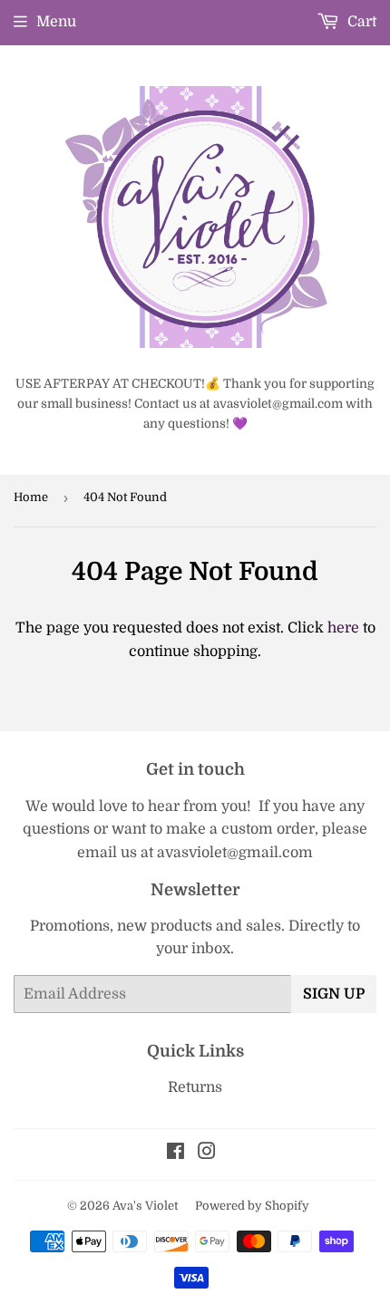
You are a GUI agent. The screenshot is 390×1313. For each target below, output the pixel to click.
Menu (56, 22)
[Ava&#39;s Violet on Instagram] (207, 1153)
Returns (195, 1087)
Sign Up (334, 994)
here (343, 628)
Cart (360, 22)
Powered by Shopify (252, 1205)
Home (31, 497)
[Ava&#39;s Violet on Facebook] (175, 1153)
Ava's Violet (145, 1205)
